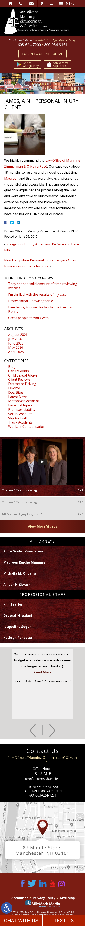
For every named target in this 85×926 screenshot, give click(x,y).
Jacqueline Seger (17, 626)
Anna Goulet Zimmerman (24, 551)
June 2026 (16, 343)
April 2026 (16, 351)
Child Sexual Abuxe (22, 375)
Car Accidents (18, 371)
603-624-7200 (29, 44)
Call (21, 3)
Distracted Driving (22, 383)
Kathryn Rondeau (17, 637)
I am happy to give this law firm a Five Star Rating (40, 309)
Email (31, 3)
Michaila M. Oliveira (19, 573)
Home (11, 3)
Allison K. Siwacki (17, 584)
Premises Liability (21, 409)
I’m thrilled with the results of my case (37, 294)
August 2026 (18, 334)
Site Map (67, 897)
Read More (42, 672)
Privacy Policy (44, 897)
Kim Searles (13, 604)
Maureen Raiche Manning (24, 562)
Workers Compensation (26, 426)
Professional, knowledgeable (30, 301)
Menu (70, 3)
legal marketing (62, 915)
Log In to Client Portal (42, 54)
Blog (11, 366)
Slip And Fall (17, 418)
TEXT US (64, 921)
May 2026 (15, 347)
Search (51, 3)
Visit (42, 3)
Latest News (17, 396)
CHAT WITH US (21, 921)
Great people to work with (28, 317)
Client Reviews (19, 379)
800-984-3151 (55, 44)
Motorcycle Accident (23, 401)
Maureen (11, 178)
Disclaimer (19, 897)
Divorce (14, 388)
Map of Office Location (42, 837)
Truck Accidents (20, 422)
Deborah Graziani (17, 615)
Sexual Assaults (20, 414)
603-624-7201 (46, 795)
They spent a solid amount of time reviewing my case (42, 285)
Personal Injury (20, 405)
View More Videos (42, 526)
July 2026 (15, 339)
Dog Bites (16, 392)
